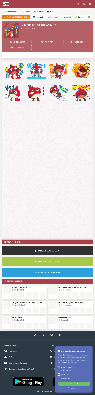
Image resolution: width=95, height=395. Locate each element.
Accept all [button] (74, 384)
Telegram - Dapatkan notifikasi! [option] (21, 369)
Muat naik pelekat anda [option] (18, 363)
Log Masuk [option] (13, 351)
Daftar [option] (11, 357)
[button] (84, 4)
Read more (74, 362)
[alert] (74, 369)
